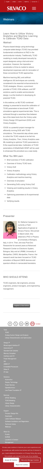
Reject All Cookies (22, 465)
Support (6, 411)
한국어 (20, 1)
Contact (33, 324)
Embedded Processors (11, 367)
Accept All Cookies (11, 460)
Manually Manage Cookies (30, 460)
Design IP (7, 343)
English (8, 1)
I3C (5, 361)
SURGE (7, 437)
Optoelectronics (10, 387)
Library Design (9, 403)
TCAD (7, 332)
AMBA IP (7, 364)
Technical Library (10, 424)
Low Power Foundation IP (13, 390)
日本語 (14, 1)
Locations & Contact (11, 440)
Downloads (8, 416)
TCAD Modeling (10, 400)
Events (7, 434)
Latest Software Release (13, 419)
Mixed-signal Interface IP (12, 345)
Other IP (6, 369)
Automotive (8, 379)
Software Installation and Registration (17, 421)
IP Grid (6, 372)
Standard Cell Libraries (11, 351)
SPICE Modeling (10, 398)
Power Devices (10, 385)
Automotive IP (8, 348)
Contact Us (34, 1)
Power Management (10, 359)
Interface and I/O (9, 356)
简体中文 (26, 1)
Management (9, 442)
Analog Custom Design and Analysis (16, 335)
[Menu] (33, 8)
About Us (7, 432)
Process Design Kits (11, 413)
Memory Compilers (10, 353)
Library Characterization (12, 406)
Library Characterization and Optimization (18, 338)
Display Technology (11, 382)
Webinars (8, 427)
